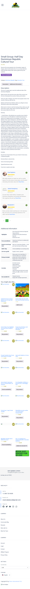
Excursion (19, 80)
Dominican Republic (10, 80)
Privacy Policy (4, 555)
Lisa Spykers (11, 172)
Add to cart (19, 305)
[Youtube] (10, 507)
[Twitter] (7, 507)
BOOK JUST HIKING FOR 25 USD (21, 453)
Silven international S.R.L (15, 581)
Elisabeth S (11, 205)
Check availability (6, 389)
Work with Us (4, 528)
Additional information (15, 84)
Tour (23, 80)
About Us (3, 519)
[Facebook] (3, 507)
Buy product (5, 306)
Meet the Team (4, 531)
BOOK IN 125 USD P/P (22, 446)
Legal (2, 546)
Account (3, 543)
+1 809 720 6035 (8, 493)
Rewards (3, 525)
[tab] (6, 84)
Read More (21, 181)
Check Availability (6, 75)
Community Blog (5, 522)
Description (5, 84)
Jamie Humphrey (13, 188)
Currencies (3, 564)
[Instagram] (13, 507)
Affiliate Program (5, 552)
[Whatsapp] (16, 507)
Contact (3, 549)
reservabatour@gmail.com (12, 500)
